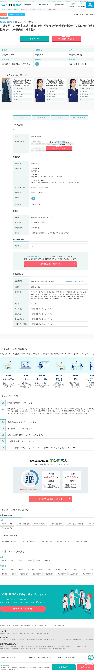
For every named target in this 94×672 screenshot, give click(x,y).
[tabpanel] (17, 90)
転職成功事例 (77, 639)
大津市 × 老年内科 (7, 528)
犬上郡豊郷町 (62, 574)
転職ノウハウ (4, 646)
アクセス (37, 657)
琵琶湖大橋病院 (6, 22)
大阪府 (21, 561)
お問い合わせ (41, 625)
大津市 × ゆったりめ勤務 (9, 541)
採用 (55, 657)
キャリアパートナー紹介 (56, 639)
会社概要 (31, 657)
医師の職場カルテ (31, 648)
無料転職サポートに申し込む (22, 609)
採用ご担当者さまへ (69, 1)
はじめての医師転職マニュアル (37, 639)
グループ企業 (61, 657)
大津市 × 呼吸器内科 (40, 524)
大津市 (44, 9)
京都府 (12, 561)
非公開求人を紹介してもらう (50, 499)
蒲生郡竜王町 (37, 574)
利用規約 (14, 625)
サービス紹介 (4, 639)
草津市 (41, 569)
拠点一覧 (77, 1)
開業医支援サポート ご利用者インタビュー (52, 648)
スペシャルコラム (58, 646)
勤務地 (60, 117)
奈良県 (38, 561)
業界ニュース (70, 646)
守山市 (49, 569)
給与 (22, 117)
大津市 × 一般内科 (7, 524)
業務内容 (41, 117)
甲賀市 (67, 569)
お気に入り (36, 39)
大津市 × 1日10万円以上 (64, 541)
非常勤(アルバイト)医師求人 (28, 9)
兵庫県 (30, 561)
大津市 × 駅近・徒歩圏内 (28, 541)
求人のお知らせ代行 (18, 648)
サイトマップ (51, 625)
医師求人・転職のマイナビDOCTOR (10, 9)
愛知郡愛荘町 (49, 574)
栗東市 (58, 569)
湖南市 (84, 569)
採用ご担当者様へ (4, 625)
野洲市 (75, 569)
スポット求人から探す (44, 633)
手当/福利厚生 (79, 117)
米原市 (14, 574)
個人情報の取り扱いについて (27, 625)
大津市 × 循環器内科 (23, 524)
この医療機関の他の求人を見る (73, 281)
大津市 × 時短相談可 (81, 541)
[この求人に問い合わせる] (58, 145)
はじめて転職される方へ (17, 639)
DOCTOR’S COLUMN (17, 646)
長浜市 (21, 569)
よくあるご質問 (88, 639)
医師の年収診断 (5, 648)
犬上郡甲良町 (74, 574)
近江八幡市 (31, 569)
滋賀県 (39, 9)
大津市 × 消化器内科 (56, 524)
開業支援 (60, 625)
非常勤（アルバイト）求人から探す (24, 633)
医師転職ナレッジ (31, 646)
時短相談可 (4, 18)
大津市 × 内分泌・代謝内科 (75, 524)
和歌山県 (47, 561)
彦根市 (12, 569)
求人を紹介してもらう (66, 39)
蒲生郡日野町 (24, 574)
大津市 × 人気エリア (46, 541)
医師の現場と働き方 (45, 646)
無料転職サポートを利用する (50, 264)
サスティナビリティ (47, 657)
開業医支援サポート (83, 646)
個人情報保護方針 (70, 657)
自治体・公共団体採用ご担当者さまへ (56, 1)
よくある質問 (83, 1)
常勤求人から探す (5, 633)
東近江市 (4, 574)
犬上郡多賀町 (87, 574)
